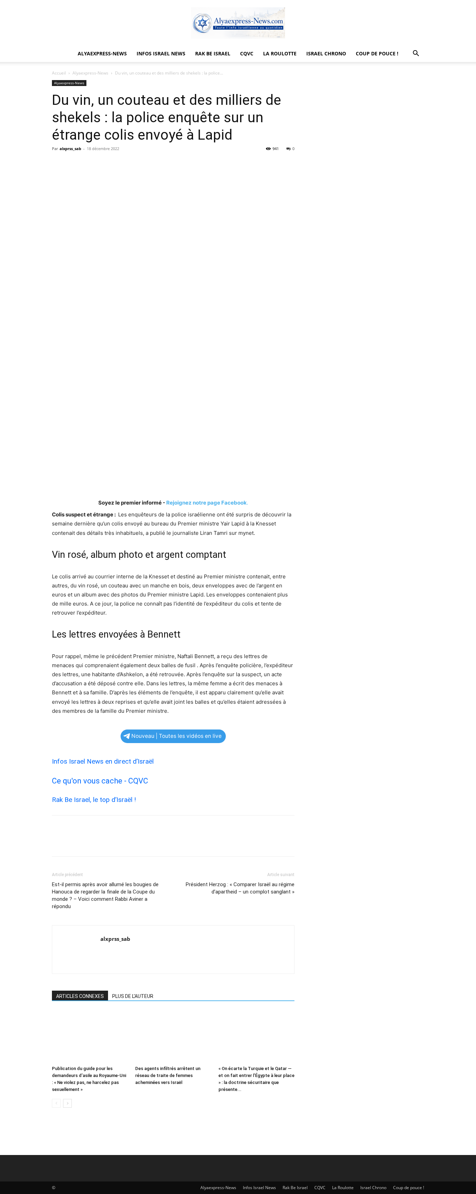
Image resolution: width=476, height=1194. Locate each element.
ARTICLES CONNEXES (80, 996)
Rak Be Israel (212, 53)
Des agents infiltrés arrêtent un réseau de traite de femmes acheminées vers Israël (167, 1075)
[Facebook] (59, 164)
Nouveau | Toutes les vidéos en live (176, 736)
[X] (75, 164)
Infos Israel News (161, 53)
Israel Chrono (326, 53)
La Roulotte (280, 53)
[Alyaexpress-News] (238, 23)
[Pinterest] (91, 164)
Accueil (59, 73)
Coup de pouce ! (377, 53)
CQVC (246, 53)
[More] (123, 164)
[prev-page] (56, 1103)
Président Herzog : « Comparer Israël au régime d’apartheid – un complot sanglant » (240, 888)
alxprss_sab (70, 148)
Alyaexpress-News (102, 53)
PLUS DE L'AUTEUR (132, 996)
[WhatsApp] (107, 164)
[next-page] (67, 1103)
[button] (415, 54)
